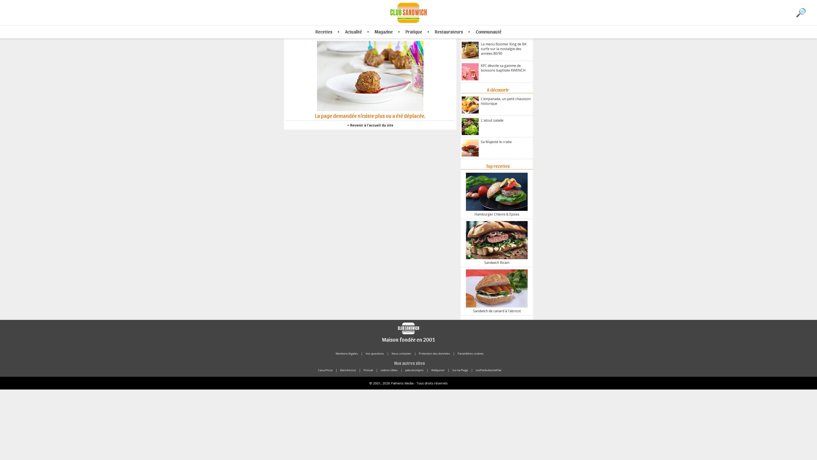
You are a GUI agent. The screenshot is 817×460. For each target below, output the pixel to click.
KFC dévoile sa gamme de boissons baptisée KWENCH (503, 68)
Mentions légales (347, 353)
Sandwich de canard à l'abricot (497, 311)
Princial (368, 370)
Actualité (353, 31)
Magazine (384, 31)
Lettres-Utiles (389, 370)
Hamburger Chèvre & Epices (496, 214)
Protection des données (434, 353)
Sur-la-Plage (460, 370)
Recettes (324, 31)
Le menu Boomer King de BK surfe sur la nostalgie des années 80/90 (504, 49)
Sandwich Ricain (496, 262)
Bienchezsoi (348, 370)
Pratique (414, 31)
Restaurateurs (449, 31)
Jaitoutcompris (414, 370)
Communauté (488, 31)
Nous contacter (401, 353)
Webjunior (438, 370)
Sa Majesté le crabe (496, 141)
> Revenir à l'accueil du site (370, 125)
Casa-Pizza (325, 370)
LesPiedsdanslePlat (488, 370)
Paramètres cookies (471, 353)
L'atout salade (492, 120)
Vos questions (375, 353)
